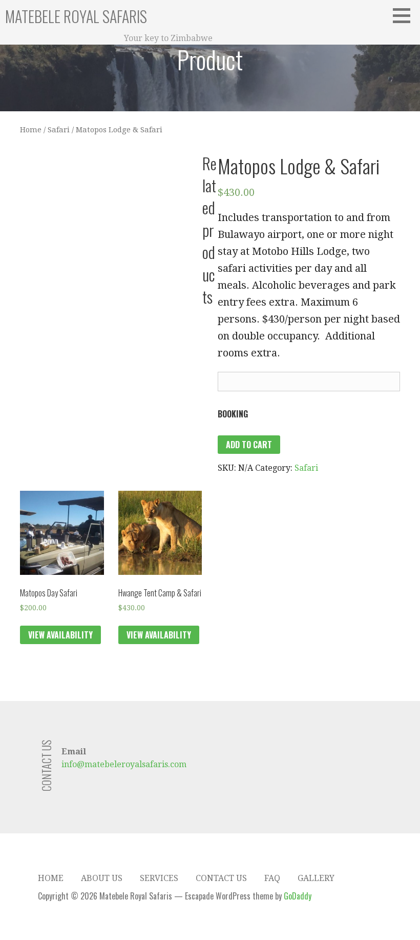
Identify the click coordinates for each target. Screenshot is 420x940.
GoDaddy (297, 896)
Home (30, 129)
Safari (59, 129)
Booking (233, 414)
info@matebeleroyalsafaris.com (123, 764)
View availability (60, 635)
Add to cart (249, 444)
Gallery (316, 878)
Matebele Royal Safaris (76, 16)
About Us (101, 878)
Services (159, 878)
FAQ (272, 878)
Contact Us (221, 878)
